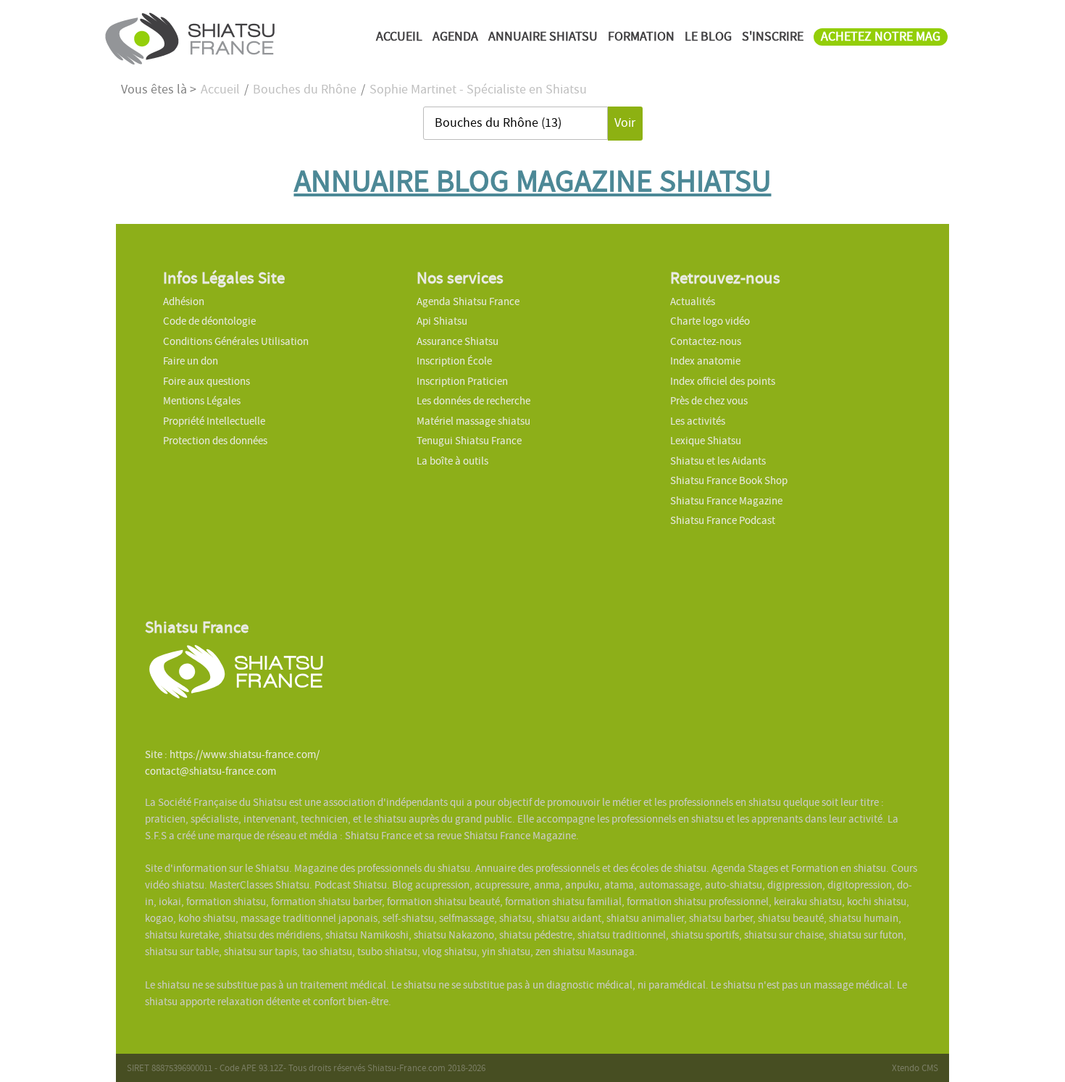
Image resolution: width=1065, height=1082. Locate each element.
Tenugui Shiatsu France (469, 440)
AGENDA (455, 36)
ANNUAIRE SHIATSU (543, 36)
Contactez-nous (705, 341)
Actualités (692, 301)
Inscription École (454, 361)
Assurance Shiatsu (457, 341)
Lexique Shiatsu (705, 440)
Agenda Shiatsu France (468, 301)
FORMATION (641, 36)
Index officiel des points (722, 381)
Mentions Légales (202, 401)
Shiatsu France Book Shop (729, 480)
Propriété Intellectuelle (214, 421)
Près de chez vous (709, 401)
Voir (624, 123)
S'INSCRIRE (772, 36)
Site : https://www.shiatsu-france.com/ (232, 754)
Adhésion (183, 301)
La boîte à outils (452, 461)
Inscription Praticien (462, 381)
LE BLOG (708, 36)
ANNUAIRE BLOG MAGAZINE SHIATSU (533, 181)
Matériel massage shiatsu (473, 421)
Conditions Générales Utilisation (236, 341)
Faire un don (190, 361)
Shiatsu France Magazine (726, 501)
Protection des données (215, 440)
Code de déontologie (209, 321)
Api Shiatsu (442, 321)
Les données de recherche (474, 401)
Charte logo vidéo (710, 321)
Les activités (697, 421)
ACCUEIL (399, 36)
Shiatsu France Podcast (722, 520)
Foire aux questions (206, 381)
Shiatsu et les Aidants (718, 461)
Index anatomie (705, 361)
